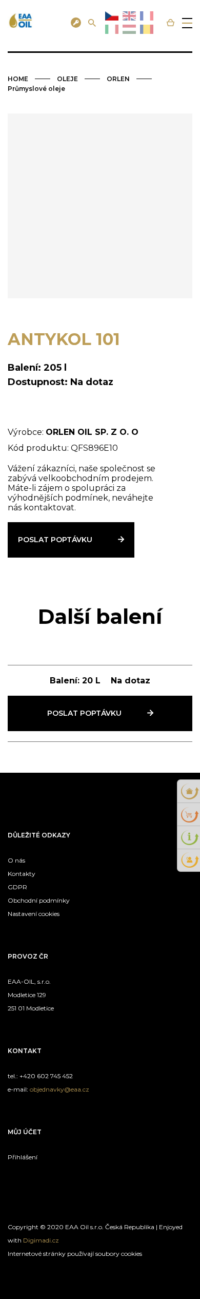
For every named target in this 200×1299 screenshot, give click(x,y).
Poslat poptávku (55, 539)
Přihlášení (22, 1157)
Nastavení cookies (33, 914)
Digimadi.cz (41, 1240)
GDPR (17, 887)
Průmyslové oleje (36, 88)
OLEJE (67, 79)
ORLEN (118, 79)
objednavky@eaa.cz (59, 1089)
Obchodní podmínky (39, 900)
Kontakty (21, 873)
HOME (18, 79)
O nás (16, 860)
